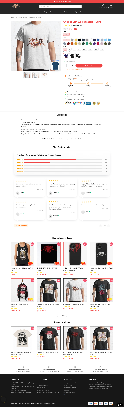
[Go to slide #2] (36, 75)
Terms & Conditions (42, 385)
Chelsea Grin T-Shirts (35, 17)
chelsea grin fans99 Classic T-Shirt (47, 352)
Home (12, 17)
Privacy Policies (41, 387)
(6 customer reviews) (76, 25)
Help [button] (121, 404)
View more (62, 315)
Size (64, 46)
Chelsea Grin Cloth (21, 17)
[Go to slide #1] (27, 75)
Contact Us (66, 390)
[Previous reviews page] (100, 225)
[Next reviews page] (108, 225)
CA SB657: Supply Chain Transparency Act (48, 392)
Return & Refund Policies (70, 387)
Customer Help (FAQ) (69, 392)
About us (39, 383)
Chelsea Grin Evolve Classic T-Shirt (73, 304)
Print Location (67, 52)
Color (64, 37)
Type (64, 31)
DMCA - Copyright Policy (43, 390)
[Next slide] (58, 45)
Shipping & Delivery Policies (71, 383)
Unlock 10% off (3, 399)
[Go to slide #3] (44, 75)
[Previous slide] (13, 45)
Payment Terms (68, 385)
